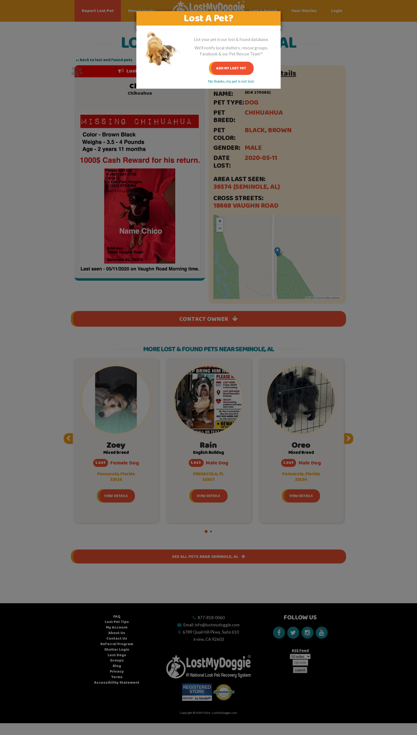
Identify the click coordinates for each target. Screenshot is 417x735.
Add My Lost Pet (231, 68)
